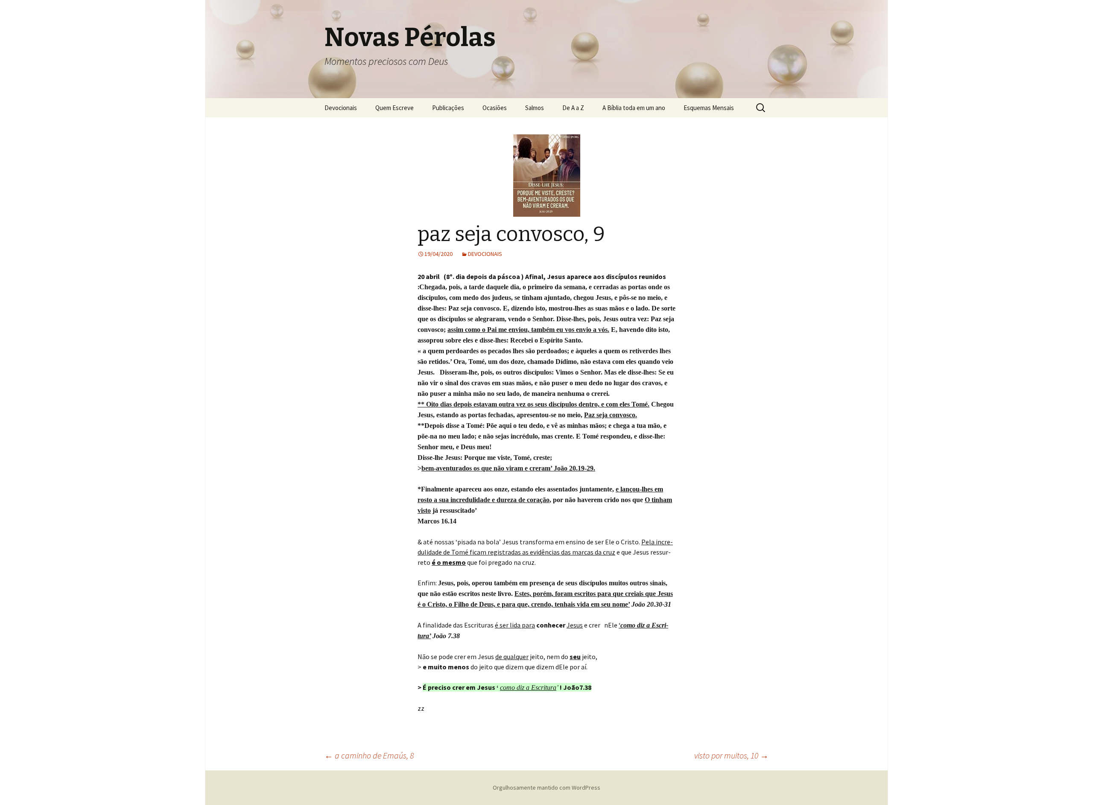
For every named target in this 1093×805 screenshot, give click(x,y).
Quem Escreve (394, 108)
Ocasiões (494, 108)
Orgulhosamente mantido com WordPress (546, 787)
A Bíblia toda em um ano (633, 108)
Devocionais (340, 108)
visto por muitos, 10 (731, 755)
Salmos (534, 108)
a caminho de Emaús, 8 (369, 755)
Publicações (448, 108)
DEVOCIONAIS (485, 254)
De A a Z (573, 108)
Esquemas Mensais (709, 108)
